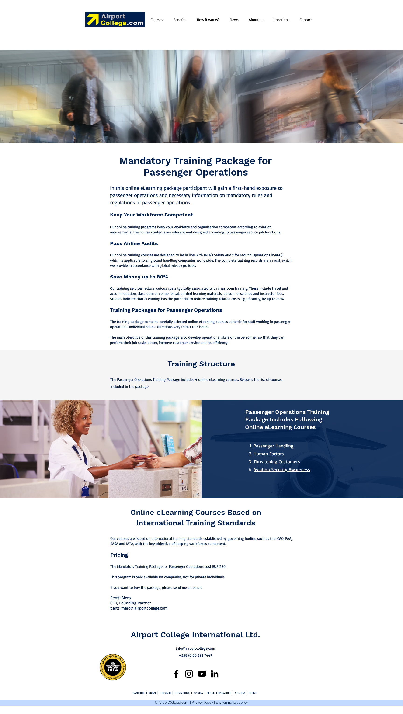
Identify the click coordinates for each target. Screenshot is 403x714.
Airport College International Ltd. (195, 634)
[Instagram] (189, 674)
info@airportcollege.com (195, 648)
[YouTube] (202, 674)
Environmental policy (232, 702)
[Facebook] (176, 674)
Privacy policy (202, 702)
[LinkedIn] (214, 674)
